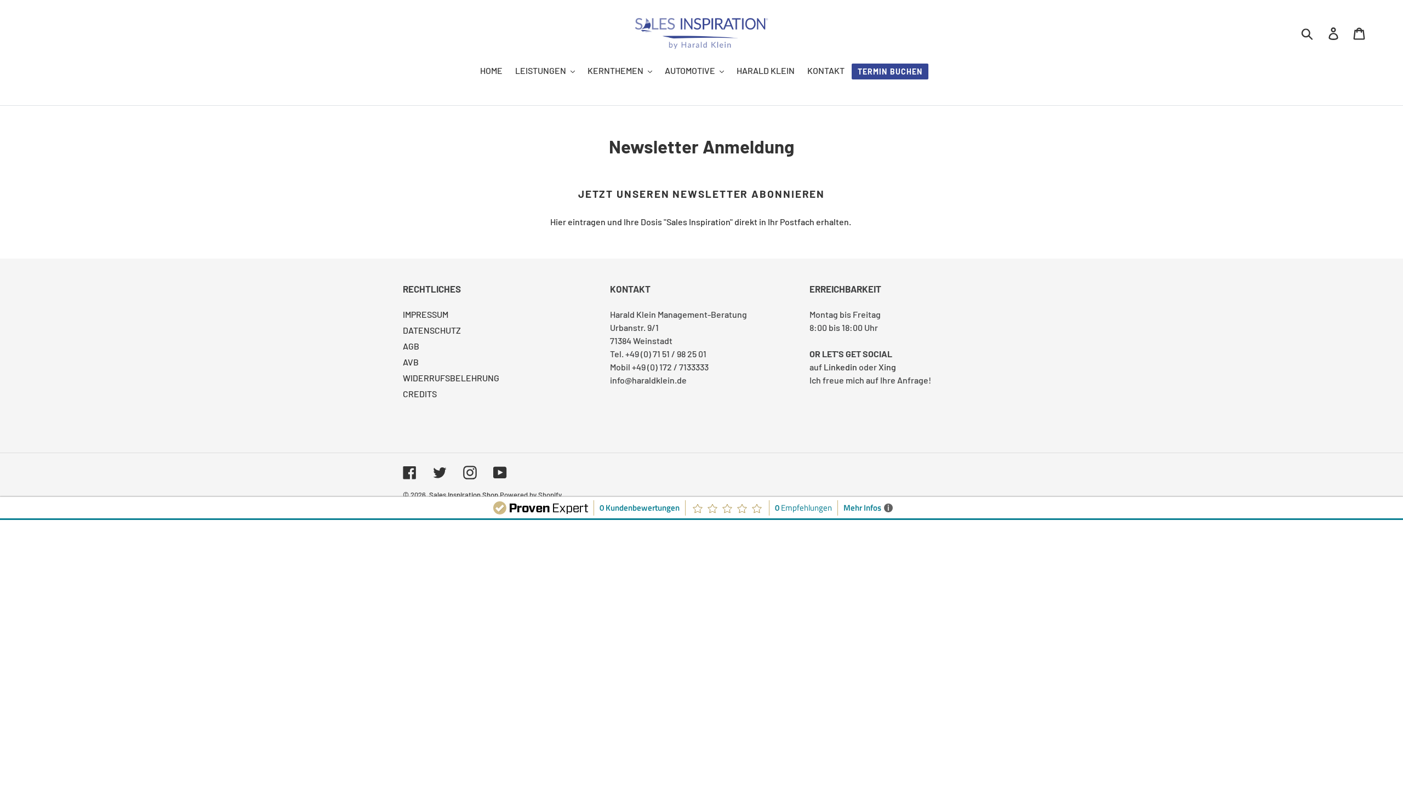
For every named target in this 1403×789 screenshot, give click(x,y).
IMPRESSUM (425, 314)
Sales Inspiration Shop (463, 494)
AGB (411, 346)
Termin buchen (890, 71)
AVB (411, 362)
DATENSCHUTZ (432, 330)
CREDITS (420, 393)
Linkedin (840, 367)
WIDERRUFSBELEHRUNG (451, 378)
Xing (887, 367)
